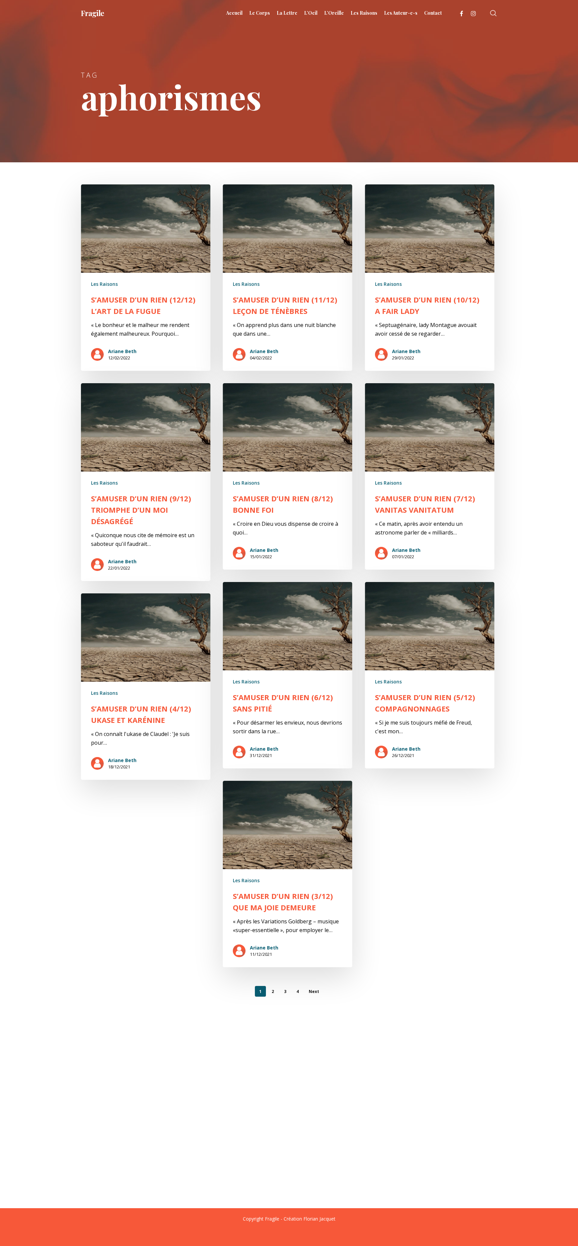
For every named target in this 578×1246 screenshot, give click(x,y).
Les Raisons (104, 284)
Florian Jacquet (319, 1219)
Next (314, 991)
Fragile (92, 13)
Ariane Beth (122, 351)
